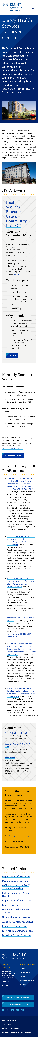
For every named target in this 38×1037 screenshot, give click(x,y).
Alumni (22, 968)
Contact (17, 274)
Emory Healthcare (12, 905)
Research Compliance (14, 926)
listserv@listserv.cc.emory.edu (19, 836)
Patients (23, 976)
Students (23, 984)
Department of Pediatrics (16, 900)
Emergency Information (10, 1028)
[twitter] (7, 1011)
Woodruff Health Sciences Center (17, 911)
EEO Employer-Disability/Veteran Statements (17, 1032)
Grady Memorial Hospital (16, 917)
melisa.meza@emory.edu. (12, 448)
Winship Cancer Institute (16, 935)
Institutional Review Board (17, 931)
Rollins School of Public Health (15, 894)
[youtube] (22, 1011)
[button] (12, 355)
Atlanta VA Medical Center (17, 922)
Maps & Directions (8, 986)
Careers (4, 990)
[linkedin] (12, 1011)
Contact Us (5, 982)
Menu (32, 9)
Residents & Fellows (27, 980)
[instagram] (17, 1011)
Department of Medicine (16, 876)
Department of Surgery (15, 881)
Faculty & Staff (25, 972)
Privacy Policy (6, 1024)
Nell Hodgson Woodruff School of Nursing (15, 887)
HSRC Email (10, 757)
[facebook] (3, 1011)
